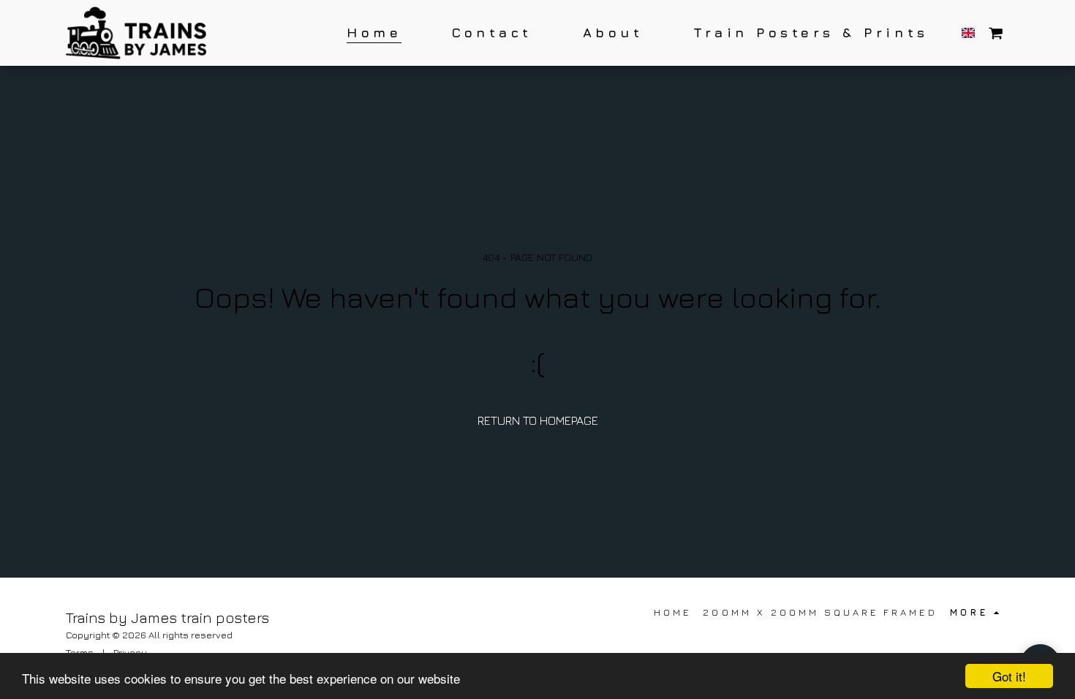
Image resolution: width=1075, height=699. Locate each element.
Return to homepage (538, 420)
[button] (995, 32)
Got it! (1009, 676)
